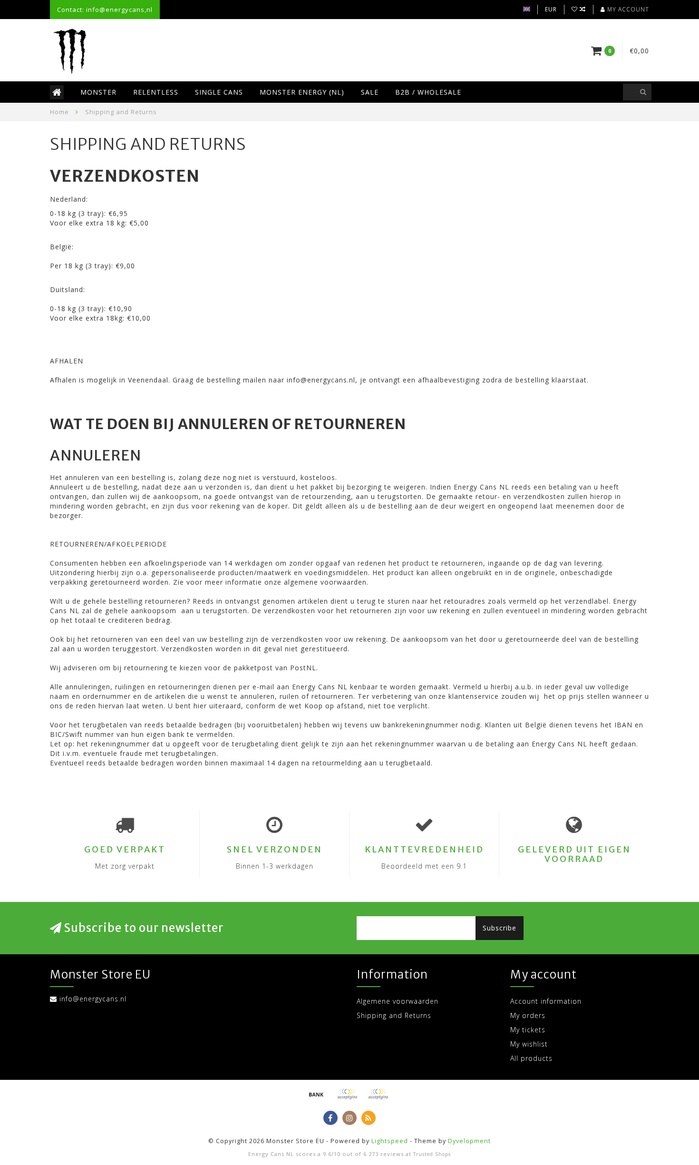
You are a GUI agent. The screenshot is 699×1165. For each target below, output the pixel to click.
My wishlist (529, 1043)
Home (59, 112)
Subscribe (499, 927)
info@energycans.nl (92, 998)
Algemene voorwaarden (397, 1001)
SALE (370, 92)
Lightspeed (389, 1141)
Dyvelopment (469, 1141)
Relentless (155, 92)
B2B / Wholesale (428, 92)
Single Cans (219, 92)
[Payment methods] (316, 1094)
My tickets (527, 1029)
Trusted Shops (432, 1154)
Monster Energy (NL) (302, 92)
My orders (527, 1015)
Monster (98, 92)
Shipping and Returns (394, 1015)
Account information (546, 1001)
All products (531, 1058)
